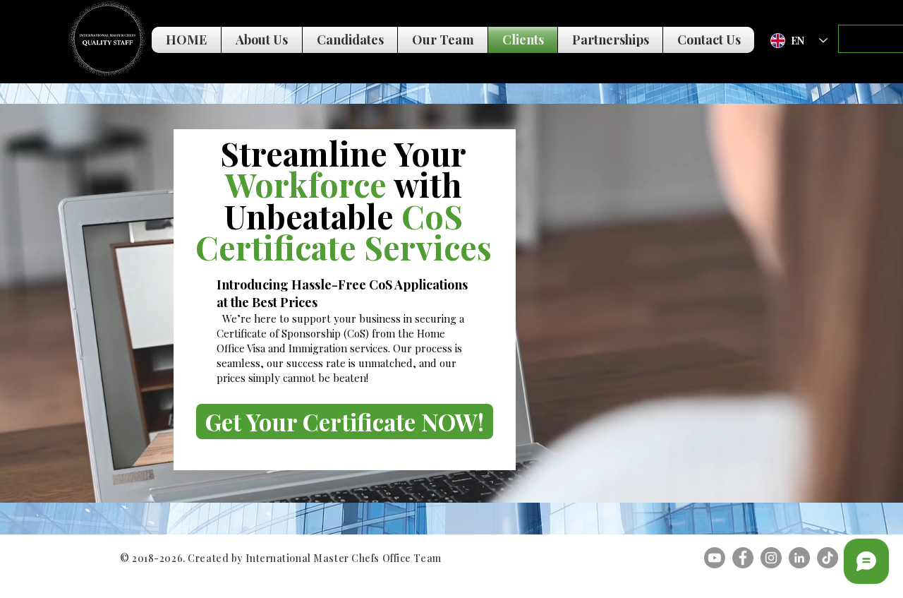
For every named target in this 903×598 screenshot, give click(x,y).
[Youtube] (714, 557)
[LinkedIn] (799, 557)
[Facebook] (742, 557)
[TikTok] (827, 557)
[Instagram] (771, 557)
